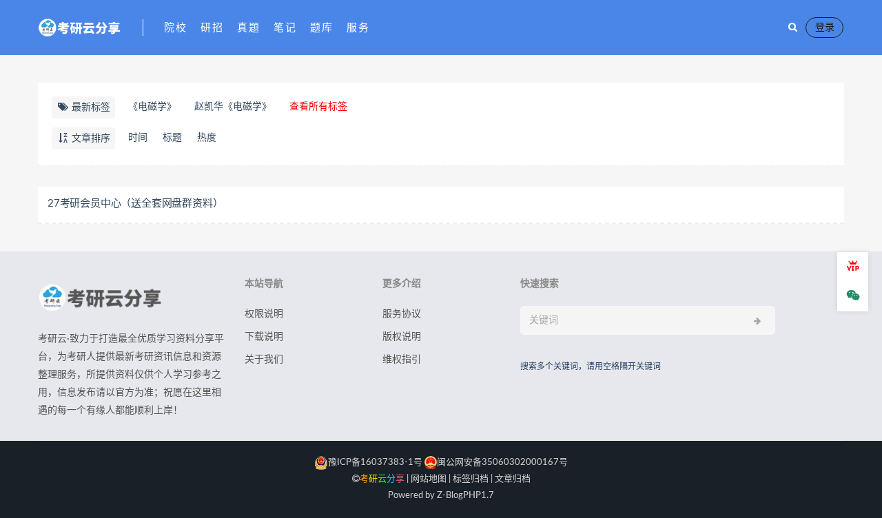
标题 (172, 138)
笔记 (285, 28)
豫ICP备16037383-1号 (375, 462)
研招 (212, 28)
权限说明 (264, 314)
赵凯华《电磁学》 (232, 107)
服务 (358, 28)
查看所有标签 (318, 107)
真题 (248, 28)
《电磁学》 (152, 107)
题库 (321, 28)
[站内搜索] (792, 27)
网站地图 (429, 479)
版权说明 (401, 337)
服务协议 (401, 314)
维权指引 (401, 359)
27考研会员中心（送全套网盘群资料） (135, 203)
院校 (175, 28)
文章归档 (513, 479)
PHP (472, 495)
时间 (137, 138)
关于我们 (264, 359)
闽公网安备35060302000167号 (502, 462)
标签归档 (471, 479)
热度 (206, 138)
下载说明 (264, 337)
